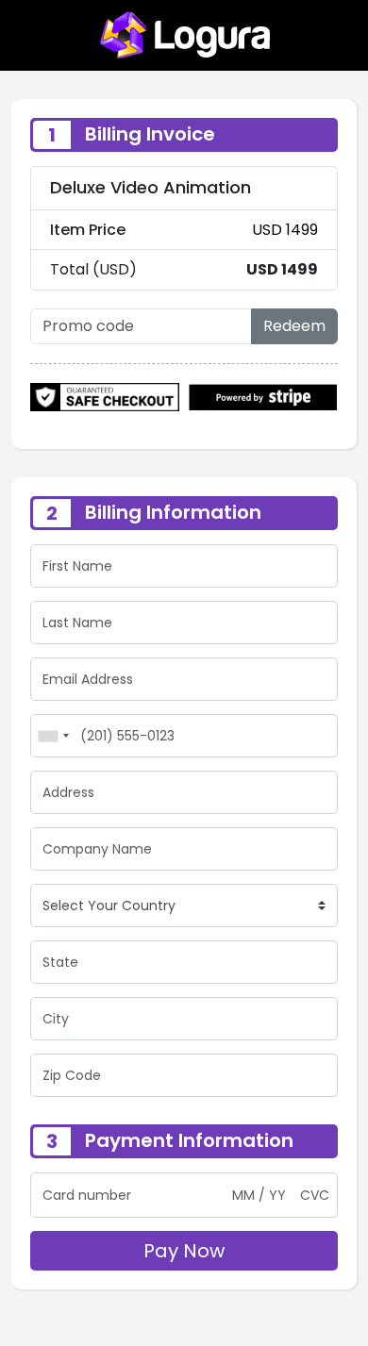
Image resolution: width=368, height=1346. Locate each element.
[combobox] (53, 735)
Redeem (294, 326)
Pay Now (184, 1251)
